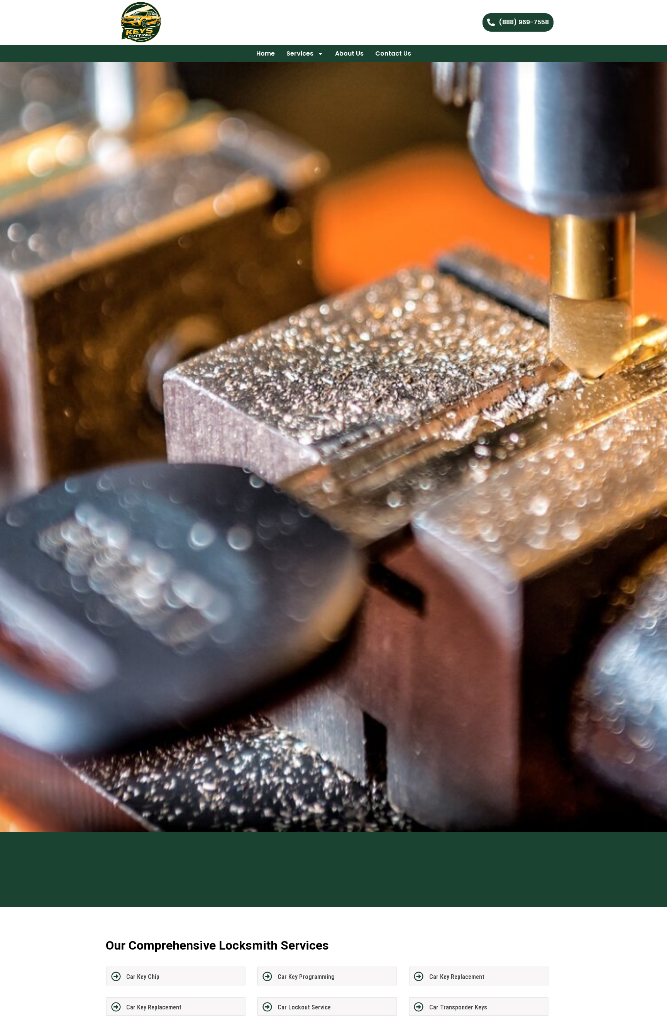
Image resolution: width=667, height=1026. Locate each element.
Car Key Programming (306, 976)
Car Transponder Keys (458, 1007)
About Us (349, 53)
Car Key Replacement (456, 976)
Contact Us (393, 53)
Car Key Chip (142, 976)
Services (299, 53)
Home (265, 53)
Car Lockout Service (304, 1007)
